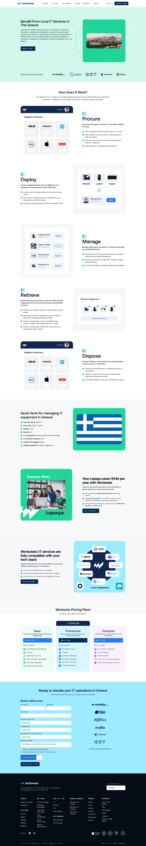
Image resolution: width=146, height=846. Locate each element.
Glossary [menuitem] (105, 816)
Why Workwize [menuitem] (67, 3)
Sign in (109, 3)
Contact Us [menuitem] (91, 814)
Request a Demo (121, 3)
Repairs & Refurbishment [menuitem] (41, 826)
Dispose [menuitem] (23, 826)
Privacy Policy (50, 752)
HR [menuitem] (54, 808)
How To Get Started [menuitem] (106, 803)
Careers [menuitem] (90, 808)
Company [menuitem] (96, 3)
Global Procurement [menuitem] (41, 821)
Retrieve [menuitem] (23, 823)
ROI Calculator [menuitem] (58, 823)
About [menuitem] (90, 805)
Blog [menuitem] (103, 807)
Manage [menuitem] (23, 820)
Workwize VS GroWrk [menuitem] (74, 803)
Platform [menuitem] (44, 3)
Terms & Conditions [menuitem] (119, 843)
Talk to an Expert (90, 511)
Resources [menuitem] (86, 3)
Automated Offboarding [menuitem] (41, 811)
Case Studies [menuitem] (106, 810)
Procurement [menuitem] (57, 811)
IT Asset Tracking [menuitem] (42, 802)
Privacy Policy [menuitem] (106, 843)
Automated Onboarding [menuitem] (41, 806)
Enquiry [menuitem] (90, 820)
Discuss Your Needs (28, 581)
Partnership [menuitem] (92, 817)
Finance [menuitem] (55, 805)
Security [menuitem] (91, 811)
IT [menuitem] (54, 802)
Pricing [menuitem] (77, 3)
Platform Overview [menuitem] (27, 802)
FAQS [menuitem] (104, 813)
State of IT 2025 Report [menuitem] (107, 820)
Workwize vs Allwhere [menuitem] (74, 813)
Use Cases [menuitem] (55, 3)
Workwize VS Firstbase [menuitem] (74, 808)
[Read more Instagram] (34, 833)
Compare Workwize (76, 798)
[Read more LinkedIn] (30, 833)
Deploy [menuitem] (23, 817)
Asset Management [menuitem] (41, 816)
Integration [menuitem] (24, 805)
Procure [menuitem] (23, 814)
